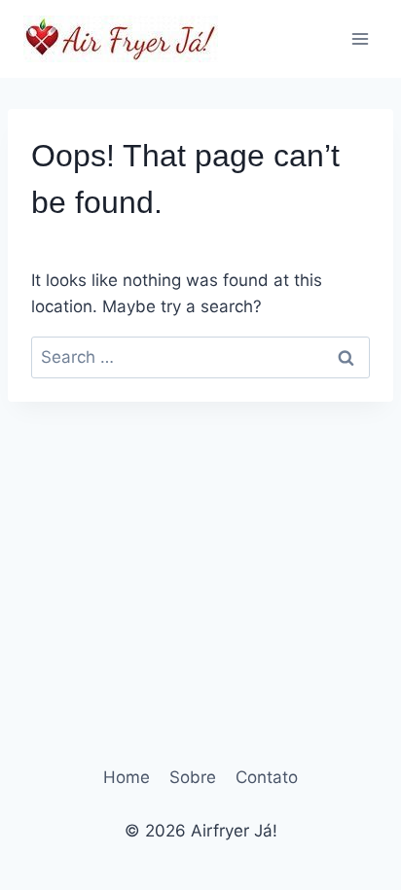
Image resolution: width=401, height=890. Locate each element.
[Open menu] (360, 38)
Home (126, 777)
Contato (267, 777)
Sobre (192, 777)
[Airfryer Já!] (120, 39)
